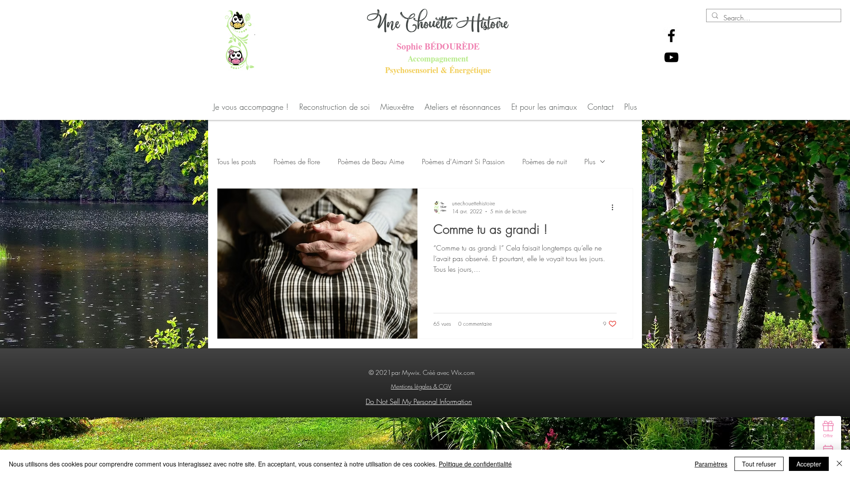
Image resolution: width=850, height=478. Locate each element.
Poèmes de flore (297, 161)
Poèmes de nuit (544, 161)
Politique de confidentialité (475, 463)
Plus (589, 161)
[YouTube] (671, 57)
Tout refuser (759, 463)
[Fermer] (839, 464)
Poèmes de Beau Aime (371, 161)
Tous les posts (236, 161)
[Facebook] (671, 35)
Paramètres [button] (711, 463)
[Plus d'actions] (615, 207)
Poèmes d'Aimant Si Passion (463, 161)
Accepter (808, 463)
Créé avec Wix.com (449, 372)
